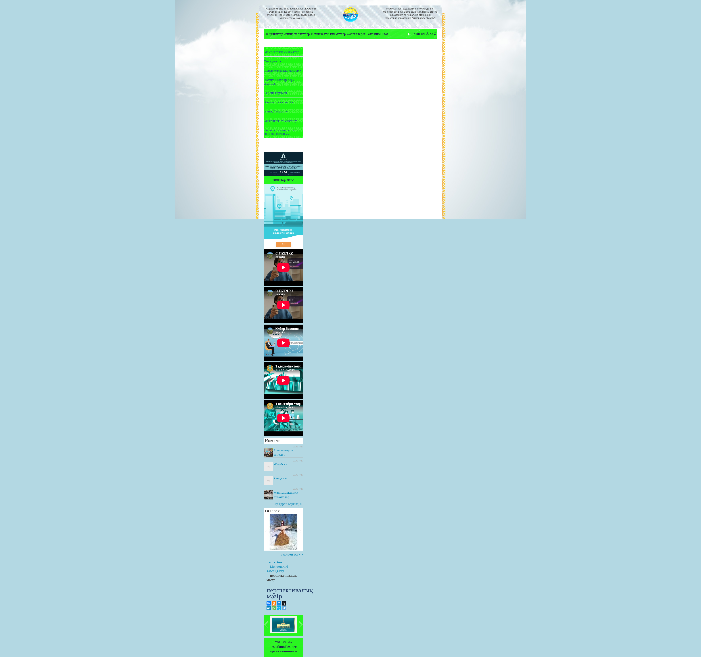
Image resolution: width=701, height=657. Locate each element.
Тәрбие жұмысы (276, 93)
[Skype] (279, 608)
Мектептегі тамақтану (281, 120)
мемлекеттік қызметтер (282, 70)
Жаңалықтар (273, 34)
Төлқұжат (271, 61)
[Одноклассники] (274, 603)
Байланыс (374, 34)
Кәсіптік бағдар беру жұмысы (279, 81)
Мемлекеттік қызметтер (328, 34)
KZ (413, 34)
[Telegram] (284, 608)
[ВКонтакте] (269, 603)
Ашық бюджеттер (297, 34)
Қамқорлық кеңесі (278, 102)
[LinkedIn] (269, 608)
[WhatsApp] (274, 608)
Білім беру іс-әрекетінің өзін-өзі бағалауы (281, 131)
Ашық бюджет (275, 111)
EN (423, 34)
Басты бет (274, 562)
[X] (284, 603)
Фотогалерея (356, 34)
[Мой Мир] (279, 603)
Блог (385, 34)
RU (418, 34)
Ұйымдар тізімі (283, 180)
